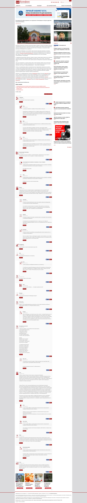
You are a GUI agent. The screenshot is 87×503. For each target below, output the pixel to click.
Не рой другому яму (19, 89)
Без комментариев (51, 5)
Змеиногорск (18, 80)
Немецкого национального (28, 53)
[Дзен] (55, 2)
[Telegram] (51, 2)
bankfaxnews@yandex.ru (53, 493)
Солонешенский (41, 79)
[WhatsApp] (20, 91)
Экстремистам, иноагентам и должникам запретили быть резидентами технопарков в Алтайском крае (61, 62)
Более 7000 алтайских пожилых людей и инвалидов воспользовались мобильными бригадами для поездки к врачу (61, 68)
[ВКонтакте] (53, 2)
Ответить (21, 101)
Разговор (39, 5)
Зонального (22, 53)
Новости (18, 5)
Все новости (69, 147)
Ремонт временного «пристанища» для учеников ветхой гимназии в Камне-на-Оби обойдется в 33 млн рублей (62, 81)
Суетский (36, 79)
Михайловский (34, 73)
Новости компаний (66, 5)
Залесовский (29, 79)
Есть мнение (29, 5)
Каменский (46, 73)
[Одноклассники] (58, 2)
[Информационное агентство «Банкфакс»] (24, 2)
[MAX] (57, 2)
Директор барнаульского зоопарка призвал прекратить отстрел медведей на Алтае (31, 86)
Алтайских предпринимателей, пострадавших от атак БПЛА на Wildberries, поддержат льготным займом (62, 103)
